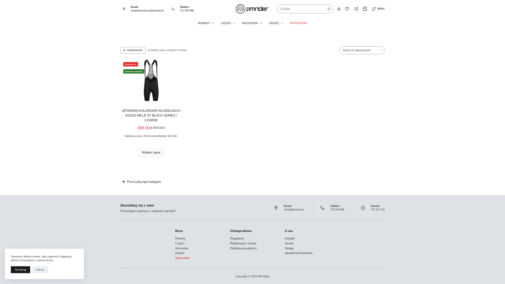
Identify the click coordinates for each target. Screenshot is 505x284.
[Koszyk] (365, 9)
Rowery (204, 23)
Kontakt (290, 238)
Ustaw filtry (135, 50)
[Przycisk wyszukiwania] (329, 9)
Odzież (274, 23)
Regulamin (237, 238)
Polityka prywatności (243, 248)
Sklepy (289, 248)
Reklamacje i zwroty (243, 243)
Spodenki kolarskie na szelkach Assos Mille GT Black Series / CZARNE (151, 115)
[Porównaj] (356, 9)
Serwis (289, 243)
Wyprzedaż (298, 23)
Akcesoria (250, 23)
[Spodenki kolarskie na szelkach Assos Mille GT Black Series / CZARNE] (151, 81)
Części (226, 23)
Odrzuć (40, 269)
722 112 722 (378, 209)
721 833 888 (187, 10)
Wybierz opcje (151, 152)
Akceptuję (20, 269)
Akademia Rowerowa (298, 253)
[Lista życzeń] (347, 9)
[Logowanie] (338, 8)
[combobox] (301, 9)
